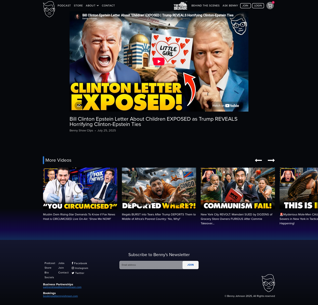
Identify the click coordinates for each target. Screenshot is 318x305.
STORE (78, 5)
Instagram (80, 268)
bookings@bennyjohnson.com (60, 296)
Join (61, 268)
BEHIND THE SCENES (205, 5)
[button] (92, 6)
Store (48, 268)
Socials (49, 277)
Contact (63, 272)
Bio (47, 272)
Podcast (50, 263)
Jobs (61, 263)
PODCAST (64, 5)
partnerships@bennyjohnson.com (62, 287)
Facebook (79, 263)
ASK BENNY (230, 5)
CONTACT (108, 5)
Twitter (78, 273)
